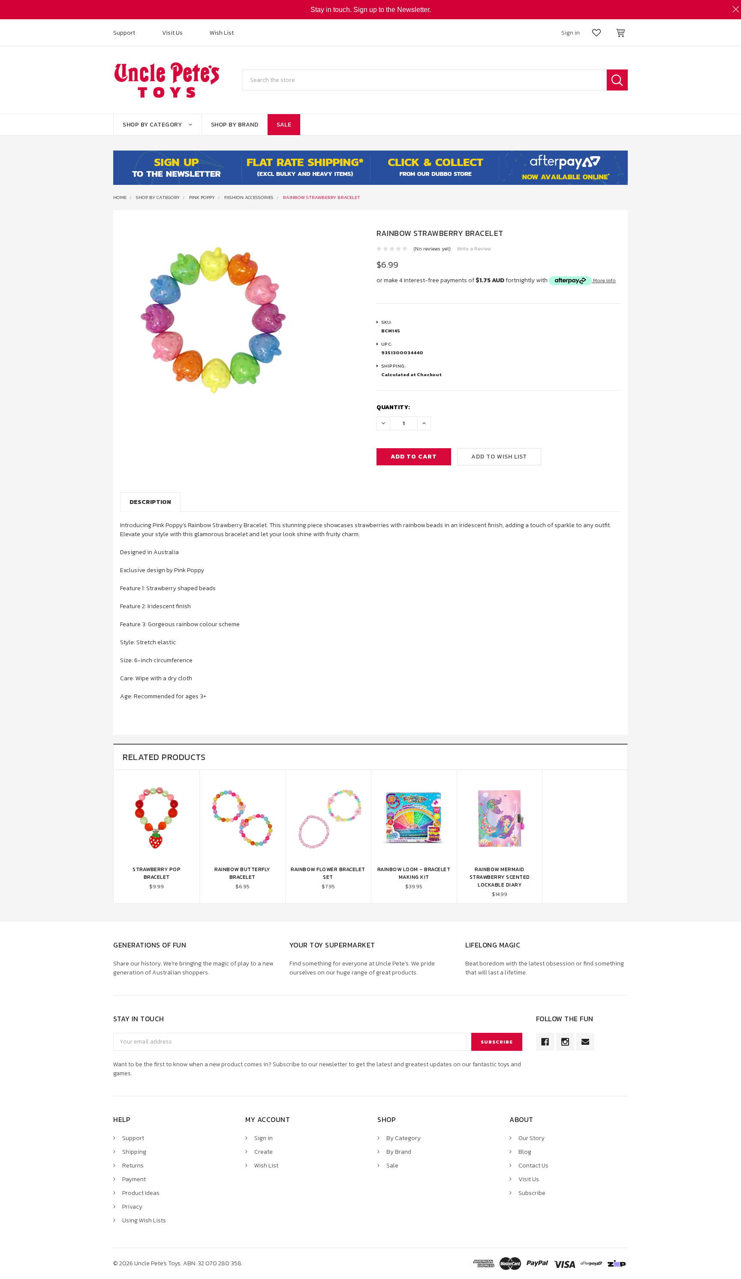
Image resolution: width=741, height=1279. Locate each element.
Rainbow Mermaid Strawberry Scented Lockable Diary (500, 877)
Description (150, 502)
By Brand (398, 1151)
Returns (133, 1165)
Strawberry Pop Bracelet (157, 873)
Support (124, 32)
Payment (134, 1179)
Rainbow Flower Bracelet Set (328, 873)
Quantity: (393, 407)
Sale (284, 124)
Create (263, 1151)
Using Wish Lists (144, 1220)
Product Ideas (141, 1193)
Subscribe (531, 1193)
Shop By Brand (235, 124)
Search (617, 79)
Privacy (132, 1206)
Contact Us (533, 1165)
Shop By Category (152, 124)
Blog (524, 1151)
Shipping (134, 1151)
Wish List (222, 32)
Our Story (531, 1138)
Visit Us (172, 32)
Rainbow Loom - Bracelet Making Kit (414, 873)
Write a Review (474, 249)
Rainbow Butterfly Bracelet (242, 873)
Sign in (263, 1138)
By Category (403, 1138)
